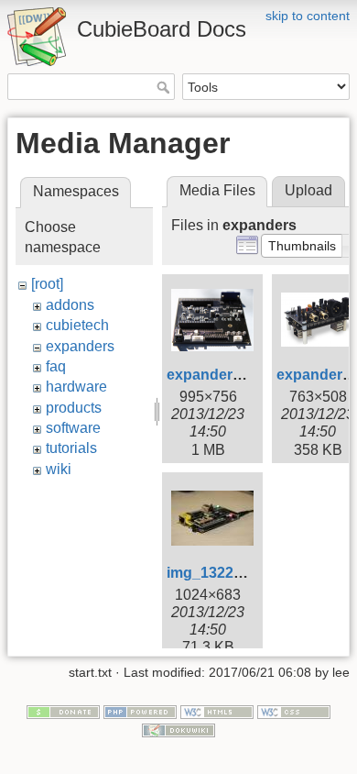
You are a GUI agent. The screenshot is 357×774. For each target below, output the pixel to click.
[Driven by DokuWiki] (178, 729)
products (74, 407)
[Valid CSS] (293, 710)
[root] (47, 284)
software (73, 428)
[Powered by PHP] (140, 710)
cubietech (77, 325)
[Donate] (63, 710)
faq (56, 366)
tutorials (71, 448)
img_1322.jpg (213, 572)
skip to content (307, 15)
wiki (58, 469)
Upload (308, 190)
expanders (80, 346)
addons (70, 305)
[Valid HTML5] (217, 710)
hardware (76, 386)
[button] (302, 246)
